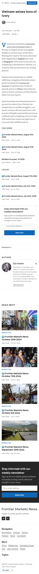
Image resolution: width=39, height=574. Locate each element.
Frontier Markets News (15, 564)
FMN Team (5, 140)
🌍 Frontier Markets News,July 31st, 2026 (18, 186)
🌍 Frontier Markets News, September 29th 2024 (15, 448)
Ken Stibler (6, 162)
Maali (13, 567)
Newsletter (6, 333)
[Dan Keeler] (4, 22)
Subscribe (32, 3)
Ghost (7, 567)
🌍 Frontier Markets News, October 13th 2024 (15, 375)
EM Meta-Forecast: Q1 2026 (13, 159)
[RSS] (8, 518)
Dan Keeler (10, 22)
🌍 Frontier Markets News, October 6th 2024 (15, 411)
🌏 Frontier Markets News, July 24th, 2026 (19, 196)
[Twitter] (36, 263)
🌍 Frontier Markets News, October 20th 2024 (15, 338)
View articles (18, 285)
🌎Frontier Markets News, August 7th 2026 (19, 176)
